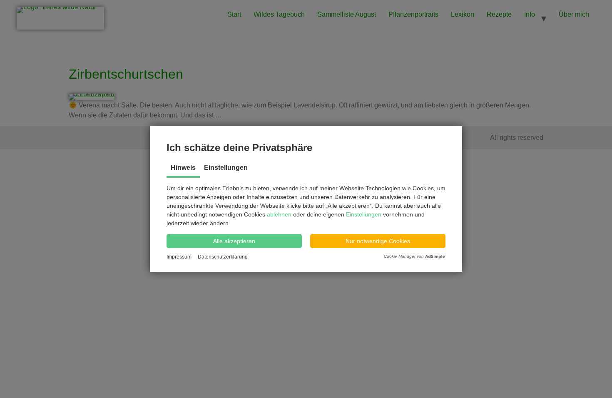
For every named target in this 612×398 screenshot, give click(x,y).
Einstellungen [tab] (226, 167)
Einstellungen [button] (363, 214)
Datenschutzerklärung (223, 257)
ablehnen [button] (280, 214)
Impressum (179, 257)
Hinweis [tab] (183, 167)
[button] (234, 241)
